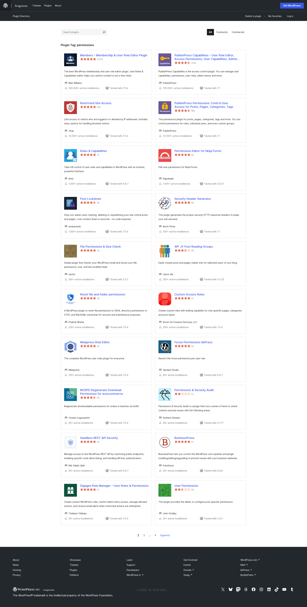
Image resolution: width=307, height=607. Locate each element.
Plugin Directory (21, 16)
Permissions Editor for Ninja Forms (197, 151)
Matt (244, 564)
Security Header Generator (192, 198)
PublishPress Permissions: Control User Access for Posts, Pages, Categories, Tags (203, 104)
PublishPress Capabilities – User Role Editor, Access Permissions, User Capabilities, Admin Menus (205, 57)
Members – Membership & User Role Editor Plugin (113, 55)
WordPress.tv (135, 575)
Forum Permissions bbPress (193, 342)
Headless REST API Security (99, 438)
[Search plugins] (104, 32)
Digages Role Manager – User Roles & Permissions (114, 485)
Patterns (74, 575)
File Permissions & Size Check (100, 246)
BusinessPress (184, 438)
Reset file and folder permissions (102, 294)
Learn (130, 560)
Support (131, 564)
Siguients (165, 535)
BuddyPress (248, 575)
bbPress (246, 570)
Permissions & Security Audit (194, 390)
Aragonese (48, 590)
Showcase (75, 560)
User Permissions (186, 485)
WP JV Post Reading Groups (193, 246)
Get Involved (190, 560)
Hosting (17, 570)
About (16, 560)
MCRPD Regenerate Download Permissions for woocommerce (101, 391)
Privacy (17, 575)
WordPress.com (250, 560)
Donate (189, 570)
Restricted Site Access (95, 103)
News (16, 564)
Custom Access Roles (189, 294)
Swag (188, 575)
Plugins (73, 570)
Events (187, 564)
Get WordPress (292, 5)
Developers (133, 570)
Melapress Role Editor (95, 342)
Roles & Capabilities (93, 151)
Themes (74, 564)
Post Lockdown (90, 198)
